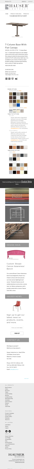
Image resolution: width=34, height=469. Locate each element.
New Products (8, 387)
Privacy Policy (8, 448)
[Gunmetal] (22, 97)
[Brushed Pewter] (10, 160)
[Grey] (18, 156)
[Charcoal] (22, 156)
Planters (7, 403)
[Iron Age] (25, 94)
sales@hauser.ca (15, 128)
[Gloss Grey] (14, 105)
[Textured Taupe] (22, 101)
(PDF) (20, 90)
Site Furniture (8, 414)
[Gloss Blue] (18, 105)
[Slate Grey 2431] (18, 166)
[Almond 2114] (22, 173)
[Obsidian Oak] (18, 147)
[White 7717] (14, 166)
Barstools (7, 390)
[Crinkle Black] (14, 97)
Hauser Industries (9, 436)
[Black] (14, 160)
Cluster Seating (8, 393)
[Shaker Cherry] (10, 148)
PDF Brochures (8, 442)
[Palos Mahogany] (22, 148)
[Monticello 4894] (10, 169)
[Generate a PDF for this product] (12, 79)
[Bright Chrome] (10, 112)
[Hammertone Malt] (10, 101)
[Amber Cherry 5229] (18, 173)
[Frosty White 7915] (25, 169)
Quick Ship (26, 181)
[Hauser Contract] (17, 6)
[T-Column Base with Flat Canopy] (17, 30)
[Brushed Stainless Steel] (22, 112)
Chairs (6, 389)
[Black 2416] (14, 173)
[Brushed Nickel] (18, 112)
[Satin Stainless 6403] (22, 166)
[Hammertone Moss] (18, 101)
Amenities (7, 400)
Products (26, 13)
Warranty (7, 445)
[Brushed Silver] (25, 156)
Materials (7, 418)
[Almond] (18, 160)
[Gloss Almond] (10, 105)
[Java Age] (25, 101)
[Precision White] (10, 156)
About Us (7, 419)
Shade (6, 404)
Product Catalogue (16, 13)
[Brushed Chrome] (14, 112)
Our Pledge (7, 437)
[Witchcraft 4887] (10, 166)
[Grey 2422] (18, 169)
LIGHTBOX (7, 424)
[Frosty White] (25, 148)
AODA (6, 447)
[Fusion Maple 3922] (22, 169)
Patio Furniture (8, 401)
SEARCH (24, 1)
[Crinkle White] (18, 97)
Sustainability (8, 439)
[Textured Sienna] (25, 97)
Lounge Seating (8, 397)
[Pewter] (18, 95)
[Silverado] (22, 95)
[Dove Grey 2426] (10, 173)
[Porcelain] (14, 156)
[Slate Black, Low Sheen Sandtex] (14, 95)
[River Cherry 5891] (25, 166)
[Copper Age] (10, 97)
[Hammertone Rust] (14, 101)
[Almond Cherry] (14, 148)
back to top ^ (26, 378)
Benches (7, 395)
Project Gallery (8, 416)
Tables (6, 392)
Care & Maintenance (10, 444)
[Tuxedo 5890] (25, 173)
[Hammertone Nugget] (10, 94)
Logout (6, 428)
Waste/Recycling (9, 398)
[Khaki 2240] (14, 169)
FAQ (6, 440)
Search (6, 426)
